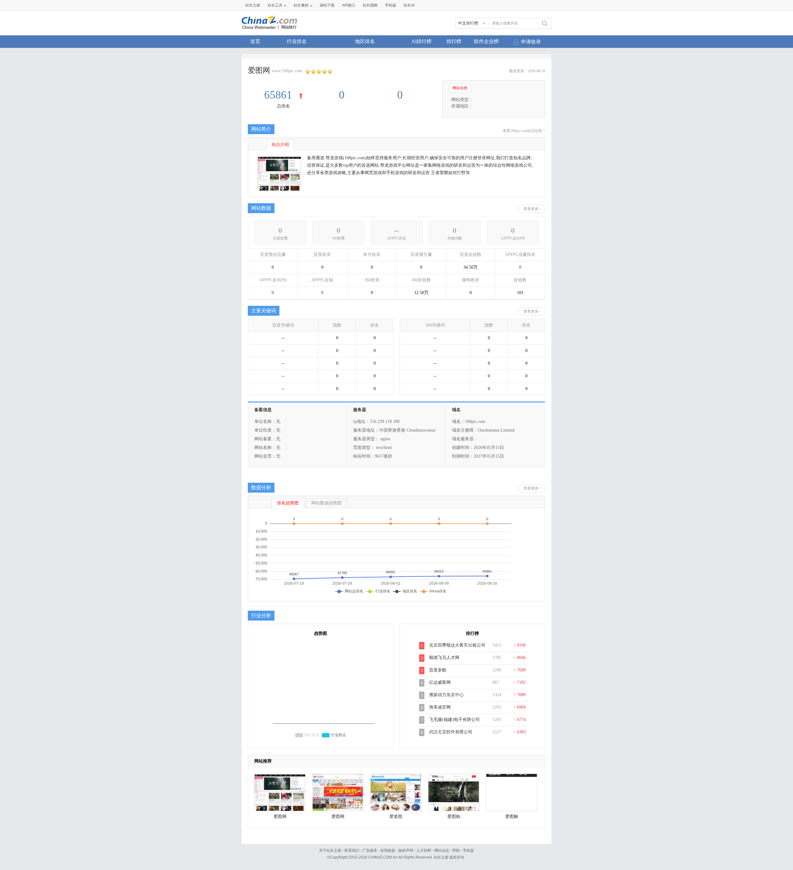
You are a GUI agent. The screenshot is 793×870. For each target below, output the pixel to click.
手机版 (468, 850)
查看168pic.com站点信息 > (524, 131)
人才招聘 (423, 850)
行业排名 (297, 41)
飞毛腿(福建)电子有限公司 (454, 719)
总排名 (283, 106)
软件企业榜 (486, 41)
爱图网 (280, 816)
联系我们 (351, 850)
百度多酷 (437, 670)
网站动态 (441, 850)
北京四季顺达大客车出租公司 (457, 645)
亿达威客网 (440, 682)
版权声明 (405, 850)
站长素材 (301, 5)
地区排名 (365, 41)
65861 (279, 95)
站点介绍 (280, 144)
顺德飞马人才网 (444, 657)
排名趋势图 (288, 503)
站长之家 (252, 5)
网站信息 (460, 88)
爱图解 (511, 816)
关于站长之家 (330, 850)
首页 (255, 41)
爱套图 (395, 816)
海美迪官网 (440, 707)
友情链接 (387, 850)
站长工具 (275, 5)
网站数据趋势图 (326, 503)
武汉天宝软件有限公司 (450, 732)
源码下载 (327, 5)
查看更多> (532, 209)
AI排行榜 (421, 41)
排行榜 (453, 41)
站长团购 (370, 5)
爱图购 (453, 816)
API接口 (348, 5)
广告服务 (369, 850)
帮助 (456, 850)
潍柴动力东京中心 (446, 694)
